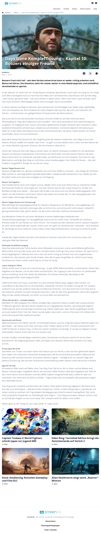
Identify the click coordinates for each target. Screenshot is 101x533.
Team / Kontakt (50, 530)
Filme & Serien (85, 9)
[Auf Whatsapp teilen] (96, 73)
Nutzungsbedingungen (50, 525)
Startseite (56, 9)
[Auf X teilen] (90, 73)
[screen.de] (13, 3)
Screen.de (30, 517)
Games (74, 9)
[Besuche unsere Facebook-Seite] (92, 3)
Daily (95, 9)
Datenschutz (50, 521)
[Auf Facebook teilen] (84, 73)
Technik (66, 9)
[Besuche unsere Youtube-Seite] (96, 3)
